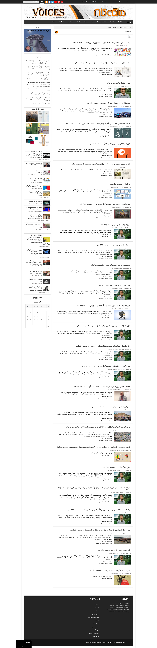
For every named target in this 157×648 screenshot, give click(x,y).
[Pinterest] (58, 1)
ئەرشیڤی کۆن (130, 1)
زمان (53, 21)
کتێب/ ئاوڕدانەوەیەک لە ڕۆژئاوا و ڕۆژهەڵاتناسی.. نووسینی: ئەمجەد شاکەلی (101, 164)
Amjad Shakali (116, 45)
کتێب (112, 21)
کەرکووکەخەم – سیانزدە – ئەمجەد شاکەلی (113, 285)
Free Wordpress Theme (119, 642)
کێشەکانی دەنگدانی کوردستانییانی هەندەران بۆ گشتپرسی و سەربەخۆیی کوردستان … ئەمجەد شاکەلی (94, 488)
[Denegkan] (78, 18)
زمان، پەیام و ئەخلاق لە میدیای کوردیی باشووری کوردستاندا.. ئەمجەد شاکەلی (100, 42)
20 (37, 319)
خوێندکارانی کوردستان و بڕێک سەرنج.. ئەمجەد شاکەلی (108, 103)
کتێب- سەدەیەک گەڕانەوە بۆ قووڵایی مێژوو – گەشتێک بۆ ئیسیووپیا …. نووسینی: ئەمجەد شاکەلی (93, 447)
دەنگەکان (61, 21)
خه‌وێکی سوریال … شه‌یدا (35, 201)
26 (41, 323)
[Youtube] (61, 1)
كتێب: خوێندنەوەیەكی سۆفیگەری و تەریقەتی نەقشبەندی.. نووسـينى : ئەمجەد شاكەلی (97, 123)
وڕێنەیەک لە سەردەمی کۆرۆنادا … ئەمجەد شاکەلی (110, 265)
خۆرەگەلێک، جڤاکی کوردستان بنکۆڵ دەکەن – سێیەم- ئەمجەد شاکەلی (103, 326)
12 (41, 316)
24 (48, 323)
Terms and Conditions (93, 617)
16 (27, 316)
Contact (94, 1)
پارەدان (97, 620)
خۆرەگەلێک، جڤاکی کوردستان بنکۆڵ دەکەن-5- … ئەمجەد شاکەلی (104, 204)
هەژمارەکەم (96, 636)
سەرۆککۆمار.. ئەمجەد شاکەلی (118, 83)
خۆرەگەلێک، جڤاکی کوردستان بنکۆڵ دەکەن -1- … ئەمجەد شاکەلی (104, 366)
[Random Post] (42, 2)
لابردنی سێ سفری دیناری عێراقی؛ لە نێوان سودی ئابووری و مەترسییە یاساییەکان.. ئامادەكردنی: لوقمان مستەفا (38, 73)
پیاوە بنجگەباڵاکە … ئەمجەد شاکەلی (116, 467)
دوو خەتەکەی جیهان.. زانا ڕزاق (34, 186)
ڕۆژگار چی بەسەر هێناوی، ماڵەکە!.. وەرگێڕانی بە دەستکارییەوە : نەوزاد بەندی (35, 216)
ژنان (85, 21)
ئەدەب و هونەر (102, 21)
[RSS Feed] (46, 1)
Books (106, 76)
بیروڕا (91, 21)
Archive (85, 1)
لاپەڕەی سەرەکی (128, 22)
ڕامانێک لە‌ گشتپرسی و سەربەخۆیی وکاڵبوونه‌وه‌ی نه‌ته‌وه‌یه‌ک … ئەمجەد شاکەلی (99, 510)
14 (34, 316)
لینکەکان (113, 1)
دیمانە (78, 21)
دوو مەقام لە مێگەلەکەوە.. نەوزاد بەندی (41, 103)
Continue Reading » (91, 112)
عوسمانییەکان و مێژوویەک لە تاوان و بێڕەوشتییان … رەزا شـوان (34, 193)
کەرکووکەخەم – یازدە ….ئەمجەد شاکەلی (114, 550)
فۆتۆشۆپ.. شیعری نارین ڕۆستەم (42, 82)
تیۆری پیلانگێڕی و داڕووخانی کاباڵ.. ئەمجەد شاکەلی (110, 144)
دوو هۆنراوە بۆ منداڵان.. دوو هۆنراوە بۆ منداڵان (39, 88)
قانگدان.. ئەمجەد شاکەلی (120, 184)
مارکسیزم (70, 21)
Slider (111, 55)
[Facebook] (49, 1)
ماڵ (96, 610)
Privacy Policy (95, 614)
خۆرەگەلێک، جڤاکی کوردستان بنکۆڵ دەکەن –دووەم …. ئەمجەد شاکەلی (102, 346)
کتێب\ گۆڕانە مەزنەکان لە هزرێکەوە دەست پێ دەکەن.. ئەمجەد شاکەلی (102, 63)
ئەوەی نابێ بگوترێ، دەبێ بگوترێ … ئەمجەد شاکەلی (109, 570)
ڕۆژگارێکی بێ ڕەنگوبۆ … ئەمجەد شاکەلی (113, 225)
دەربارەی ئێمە (104, 1)
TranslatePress (26, 646)
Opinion (107, 55)
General (103, 55)
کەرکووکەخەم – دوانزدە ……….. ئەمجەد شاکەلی (111, 407)
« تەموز (48, 330)
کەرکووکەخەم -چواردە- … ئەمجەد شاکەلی (113, 245)
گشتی (120, 21)
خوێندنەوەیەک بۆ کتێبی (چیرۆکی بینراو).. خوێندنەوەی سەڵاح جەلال (34, 225)
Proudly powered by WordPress (93, 642)
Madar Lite (108, 642)
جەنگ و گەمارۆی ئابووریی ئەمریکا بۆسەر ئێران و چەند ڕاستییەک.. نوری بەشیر (35, 288)
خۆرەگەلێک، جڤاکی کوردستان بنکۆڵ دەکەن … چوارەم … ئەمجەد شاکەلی (101, 305)
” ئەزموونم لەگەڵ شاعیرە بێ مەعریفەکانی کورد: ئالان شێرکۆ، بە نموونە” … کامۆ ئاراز (34, 155)
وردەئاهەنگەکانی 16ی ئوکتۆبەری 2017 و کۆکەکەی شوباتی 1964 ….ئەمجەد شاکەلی (98, 427)
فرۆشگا (97, 630)
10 (48, 316)
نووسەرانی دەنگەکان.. (94, 633)
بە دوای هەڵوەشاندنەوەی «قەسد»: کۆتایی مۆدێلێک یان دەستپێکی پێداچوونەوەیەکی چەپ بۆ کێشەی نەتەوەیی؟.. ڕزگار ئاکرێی (38, 61)
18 (44, 319)
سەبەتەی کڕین (95, 626)
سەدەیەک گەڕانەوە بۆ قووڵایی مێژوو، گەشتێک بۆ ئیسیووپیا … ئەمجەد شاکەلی (100, 530)
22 (30, 319)
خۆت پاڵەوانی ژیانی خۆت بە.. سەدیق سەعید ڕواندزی (38, 78)
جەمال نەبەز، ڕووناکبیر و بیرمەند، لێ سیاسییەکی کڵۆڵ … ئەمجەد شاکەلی (101, 386)
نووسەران (121, 1)
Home (109, 27)
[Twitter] (52, 1)
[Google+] (55, 1)
